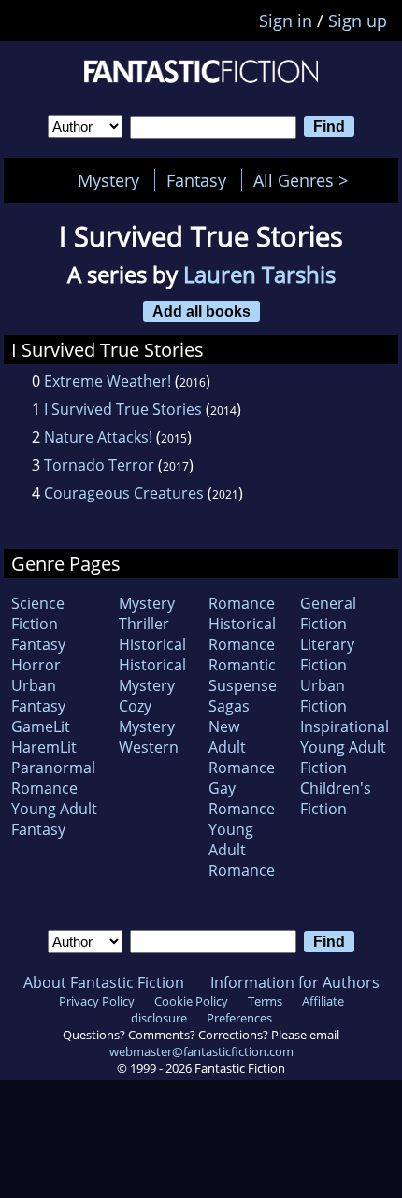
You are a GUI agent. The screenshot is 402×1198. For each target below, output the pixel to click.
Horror (36, 665)
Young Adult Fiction (343, 757)
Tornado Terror (99, 465)
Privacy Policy (97, 1001)
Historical (152, 644)
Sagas (229, 706)
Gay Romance (241, 798)
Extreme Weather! (107, 381)
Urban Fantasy (38, 695)
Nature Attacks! (98, 437)
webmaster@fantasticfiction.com (201, 1051)
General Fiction (328, 613)
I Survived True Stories (123, 409)
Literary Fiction (327, 654)
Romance (241, 603)
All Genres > (305, 180)
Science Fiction (38, 613)
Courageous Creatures (124, 493)
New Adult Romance (241, 747)
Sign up (357, 20)
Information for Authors (295, 982)
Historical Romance (242, 634)
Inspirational (344, 726)
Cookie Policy (191, 1001)
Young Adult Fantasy (54, 818)
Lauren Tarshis (259, 274)
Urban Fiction (323, 695)
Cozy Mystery (147, 716)
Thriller (144, 623)
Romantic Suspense (242, 675)
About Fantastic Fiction (103, 982)
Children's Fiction (335, 798)
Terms (265, 1001)
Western (149, 747)
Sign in (285, 20)
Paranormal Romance (53, 777)
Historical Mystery (152, 675)
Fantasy (196, 180)
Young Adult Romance (241, 850)
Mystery (108, 180)
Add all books (201, 311)
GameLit (40, 726)
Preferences (239, 1017)
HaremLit (44, 747)
